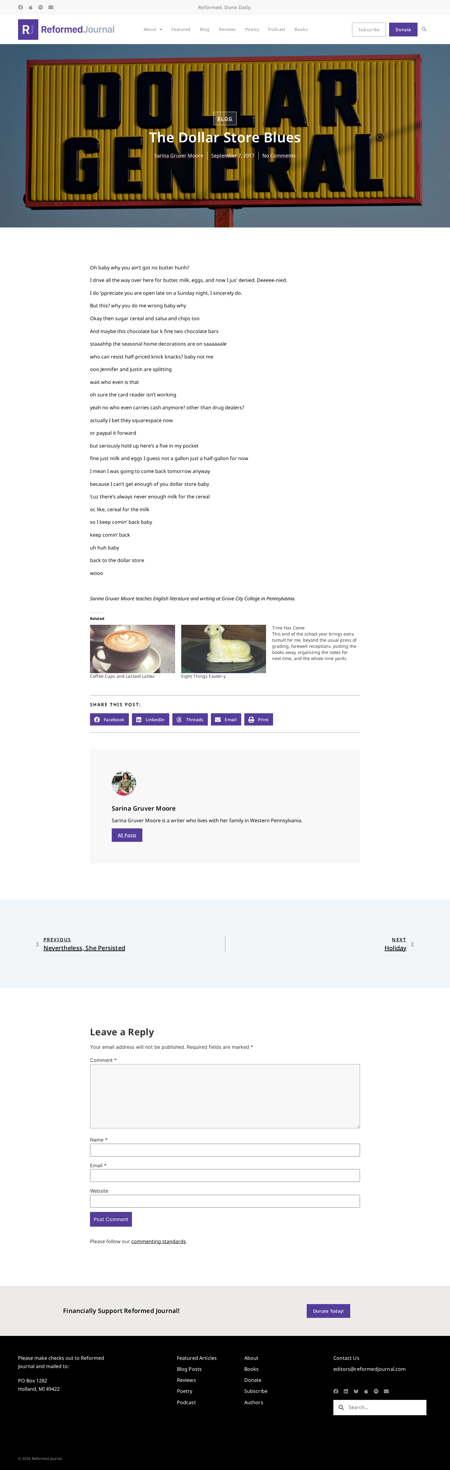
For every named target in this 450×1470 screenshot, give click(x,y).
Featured (180, 29)
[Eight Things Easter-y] (223, 649)
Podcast (276, 29)
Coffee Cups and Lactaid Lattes (122, 676)
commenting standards (158, 1241)
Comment (103, 1060)
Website (99, 1190)
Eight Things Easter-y (203, 676)
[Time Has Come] (317, 643)
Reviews (227, 29)
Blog (205, 29)
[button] (424, 29)
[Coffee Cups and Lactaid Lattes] (132, 649)
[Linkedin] (345, 1391)
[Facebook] (20, 7)
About (150, 29)
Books (301, 29)
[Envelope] (50, 7)
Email (98, 1165)
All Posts (127, 835)
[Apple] (30, 7)
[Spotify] (40, 7)
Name (98, 1139)
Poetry (252, 29)
